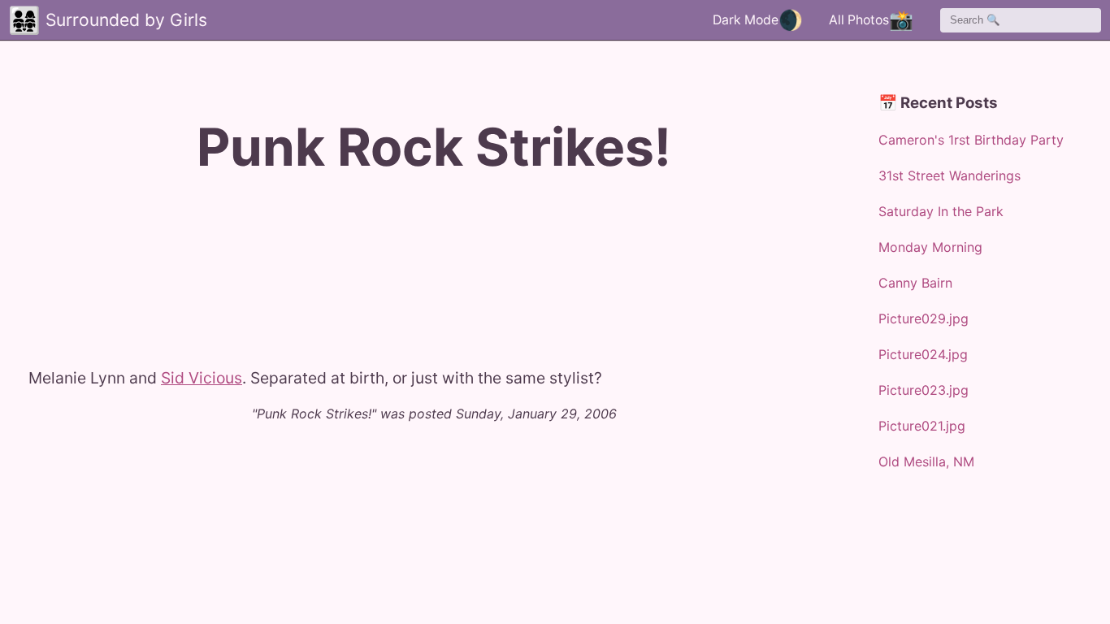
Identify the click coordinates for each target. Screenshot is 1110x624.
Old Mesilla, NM (926, 461)
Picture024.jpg (923, 354)
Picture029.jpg (923, 318)
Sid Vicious (201, 378)
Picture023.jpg (923, 390)
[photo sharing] (29, 358)
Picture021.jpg (921, 426)
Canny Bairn (915, 283)
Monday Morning (930, 247)
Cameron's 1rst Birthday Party (971, 140)
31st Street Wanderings (949, 175)
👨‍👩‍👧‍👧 (24, 20)
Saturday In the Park (941, 211)
